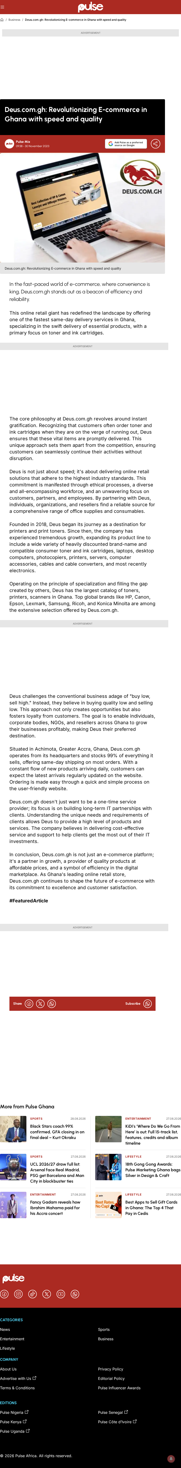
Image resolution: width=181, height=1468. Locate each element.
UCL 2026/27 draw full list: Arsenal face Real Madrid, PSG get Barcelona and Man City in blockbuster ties (57, 1173)
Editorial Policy (111, 1378)
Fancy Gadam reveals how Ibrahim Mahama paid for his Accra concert (55, 1208)
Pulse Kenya (10, 1421)
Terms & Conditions (17, 1388)
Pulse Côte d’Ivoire (115, 1421)
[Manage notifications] (171, 1459)
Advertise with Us (15, 1378)
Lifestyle (133, 1156)
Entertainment (43, 1194)
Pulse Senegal (110, 1412)
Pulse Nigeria (11, 1412)
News (5, 1329)
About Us (8, 1369)
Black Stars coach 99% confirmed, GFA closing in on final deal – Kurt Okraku (57, 1132)
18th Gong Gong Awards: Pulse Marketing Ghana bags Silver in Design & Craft (153, 1170)
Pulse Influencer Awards (119, 1388)
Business (14, 19)
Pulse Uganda (12, 1431)
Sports (36, 1118)
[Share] (155, 143)
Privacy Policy (110, 1369)
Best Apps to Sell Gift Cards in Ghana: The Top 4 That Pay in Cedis (151, 1208)
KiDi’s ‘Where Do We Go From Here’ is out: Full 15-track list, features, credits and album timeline (152, 1135)
